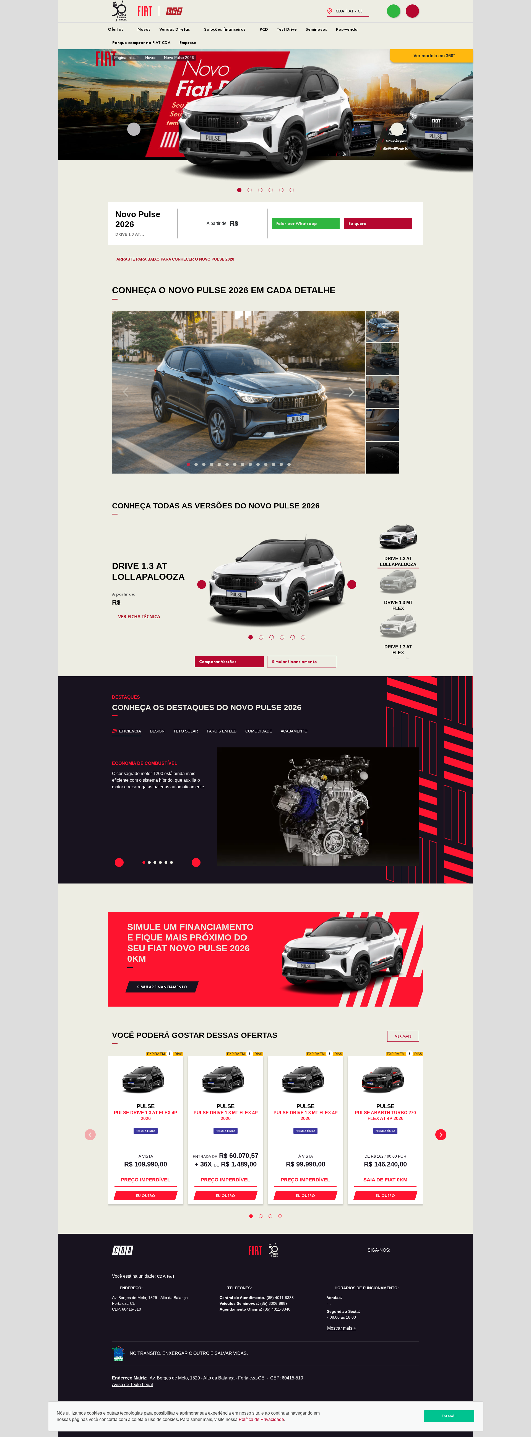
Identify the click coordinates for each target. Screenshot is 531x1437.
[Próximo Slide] (196, 862)
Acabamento (294, 731)
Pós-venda (347, 29)
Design (157, 731)
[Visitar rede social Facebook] (405, 1250)
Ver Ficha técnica (139, 617)
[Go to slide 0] (143, 862)
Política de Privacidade (261, 1419)
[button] (382, 326)
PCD (264, 29)
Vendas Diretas (174, 29)
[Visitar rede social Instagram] (414, 1250)
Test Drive (287, 29)
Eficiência (130, 731)
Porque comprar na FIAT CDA (141, 42)
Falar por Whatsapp (296, 223)
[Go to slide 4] (166, 862)
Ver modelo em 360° (434, 55)
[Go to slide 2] (154, 862)
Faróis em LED (221, 731)
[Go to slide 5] (171, 862)
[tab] (239, 190)
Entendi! (449, 1415)
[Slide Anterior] (119, 862)
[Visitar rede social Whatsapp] (396, 1250)
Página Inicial (125, 57)
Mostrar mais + (341, 1328)
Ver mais (403, 1036)
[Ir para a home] (184, 11)
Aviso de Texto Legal (132, 1384)
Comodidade (258, 731)
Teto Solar (185, 731)
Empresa (188, 42)
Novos (143, 29)
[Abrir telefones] (412, 11)
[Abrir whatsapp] (393, 11)
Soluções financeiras (225, 29)
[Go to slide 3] (160, 862)
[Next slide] (397, 129)
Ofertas (115, 29)
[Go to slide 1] (149, 862)
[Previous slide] (133, 129)
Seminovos (316, 29)
